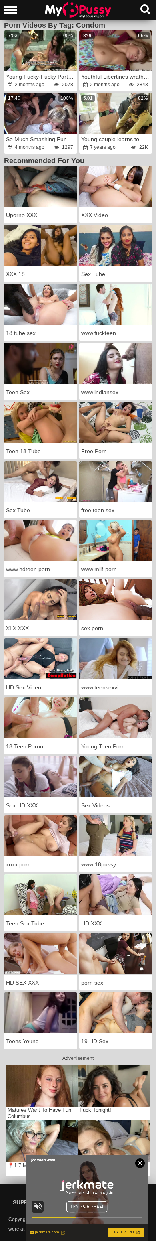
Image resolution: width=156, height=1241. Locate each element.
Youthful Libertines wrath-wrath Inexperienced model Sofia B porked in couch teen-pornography (116, 76)
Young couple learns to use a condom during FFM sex (116, 139)
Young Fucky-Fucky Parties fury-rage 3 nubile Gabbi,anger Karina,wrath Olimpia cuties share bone (41, 76)
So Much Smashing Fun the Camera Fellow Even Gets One (41, 139)
